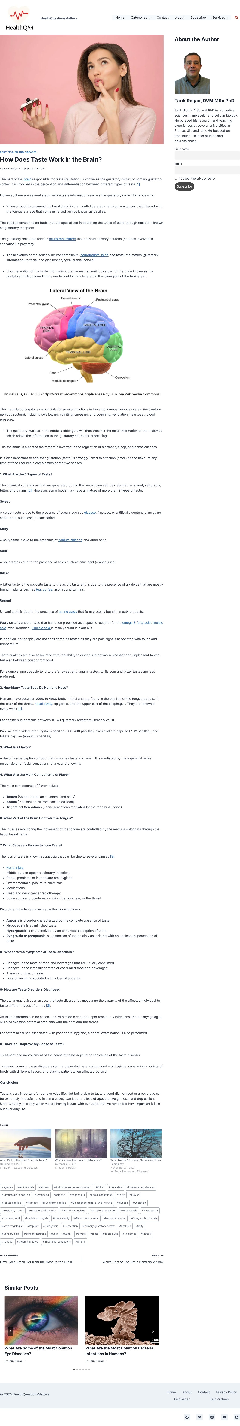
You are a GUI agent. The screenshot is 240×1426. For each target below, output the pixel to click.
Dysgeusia (42, 1194)
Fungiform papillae (54, 1202)
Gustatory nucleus (73, 1210)
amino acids (68, 611)
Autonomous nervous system (72, 1187)
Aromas (44, 1187)
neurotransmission (94, 255)
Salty (139, 1226)
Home (120, 17)
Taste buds (110, 1233)
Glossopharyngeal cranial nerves (91, 1202)
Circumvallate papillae (16, 1194)
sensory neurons (35, 1233)
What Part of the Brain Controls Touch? (23, 1160)
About (179, 17)
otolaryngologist (12, 1226)
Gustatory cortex (13, 1210)
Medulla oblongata (36, 1218)
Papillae (32, 1226)
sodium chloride (70, 540)
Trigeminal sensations (57, 1241)
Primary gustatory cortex (99, 1226)
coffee (47, 589)
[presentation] (41, 1320)
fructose (32, 1202)
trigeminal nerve (27, 1241)
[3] (112, 856)
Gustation (139, 1202)
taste (94, 1233)
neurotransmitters (62, 239)
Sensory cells (11, 1233)
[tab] (74, 1369)
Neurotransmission (86, 1218)
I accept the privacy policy (197, 178)
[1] (138, 184)
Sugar (67, 1233)
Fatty (121, 1194)
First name (182, 149)
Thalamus (129, 1233)
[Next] (153, 1331)
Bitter (100, 1187)
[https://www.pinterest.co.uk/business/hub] (237, 1417)
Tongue (7, 1241)
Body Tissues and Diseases (18, 152)
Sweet (81, 1233)
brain (27, 179)
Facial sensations (101, 1194)
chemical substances (140, 1187)
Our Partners (220, 1399)
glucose (90, 512)
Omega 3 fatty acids (143, 1218)
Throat (146, 1233)
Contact (163, 17)
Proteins (125, 1226)
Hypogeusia (150, 1210)
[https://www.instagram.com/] (212, 1417)
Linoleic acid (41, 628)
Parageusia (50, 1226)
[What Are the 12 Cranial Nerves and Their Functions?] (136, 1143)
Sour (54, 1233)
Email (178, 163)
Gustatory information (42, 1210)
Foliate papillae (11, 1202)
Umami (80, 1241)
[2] (30, 490)
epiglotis (59, 1194)
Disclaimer (182, 1399)
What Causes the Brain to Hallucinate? (78, 1160)
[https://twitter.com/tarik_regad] (199, 1417)
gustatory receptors (103, 1210)
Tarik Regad (11, 168)
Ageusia (7, 1187)
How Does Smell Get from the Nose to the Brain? (37, 1259)
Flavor (134, 1194)
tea (38, 589)
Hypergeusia (128, 1210)
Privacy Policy (226, 1392)
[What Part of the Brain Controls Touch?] (25, 1143)
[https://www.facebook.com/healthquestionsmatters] (187, 1417)
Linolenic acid (11, 1218)
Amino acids (26, 1187)
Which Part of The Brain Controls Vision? (133, 1259)
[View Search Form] (236, 17)
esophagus (77, 1194)
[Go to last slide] (11, 1331)
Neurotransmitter (115, 1218)
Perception (70, 1226)
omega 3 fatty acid (136, 623)
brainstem (116, 1187)
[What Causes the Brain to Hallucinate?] (80, 1143)
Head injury (15, 868)
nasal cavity (43, 704)
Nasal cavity (61, 1218)
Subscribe (198, 17)
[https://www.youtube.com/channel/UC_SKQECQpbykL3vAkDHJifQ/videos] (224, 1417)
